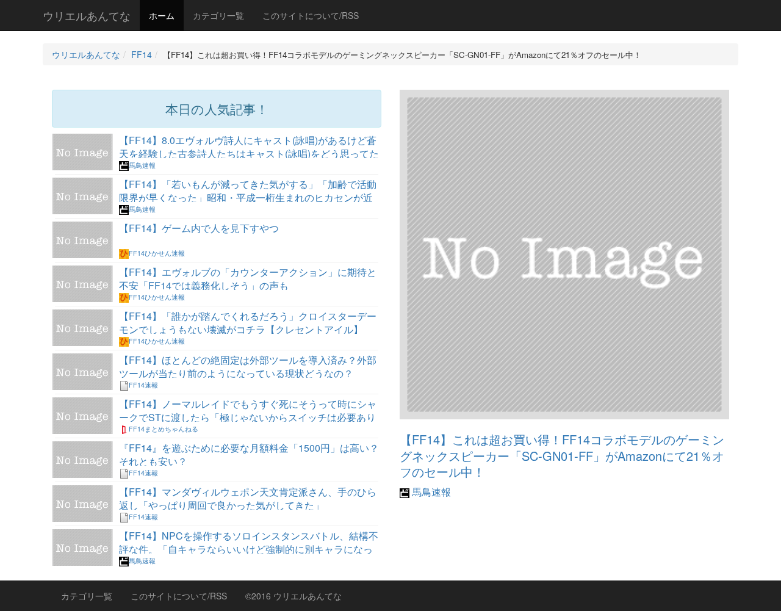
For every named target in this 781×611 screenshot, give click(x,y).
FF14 (141, 54)
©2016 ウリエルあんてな (293, 596)
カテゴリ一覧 (218, 15)
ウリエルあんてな (87, 15)
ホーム (162, 15)
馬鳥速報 (430, 492)
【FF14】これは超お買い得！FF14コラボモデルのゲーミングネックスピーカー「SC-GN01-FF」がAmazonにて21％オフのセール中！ (562, 455)
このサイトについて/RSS (310, 15)
